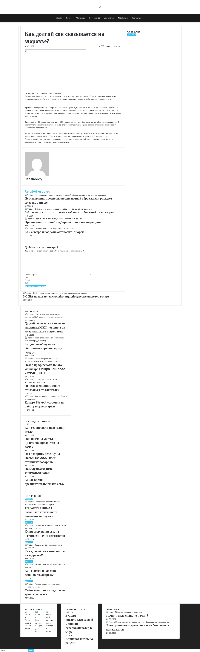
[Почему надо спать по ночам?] (124, 612)
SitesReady (33, 179)
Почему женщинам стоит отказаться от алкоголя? (42, 387)
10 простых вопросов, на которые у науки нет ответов (45, 533)
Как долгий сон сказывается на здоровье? (45, 553)
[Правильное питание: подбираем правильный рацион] (53, 219)
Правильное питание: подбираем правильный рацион (63, 222)
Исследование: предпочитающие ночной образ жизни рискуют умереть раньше (68, 200)
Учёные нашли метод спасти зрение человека (45, 592)
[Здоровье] (100, 6)
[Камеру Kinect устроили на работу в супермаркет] (46, 399)
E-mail (28, 280)
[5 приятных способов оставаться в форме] (49, 631)
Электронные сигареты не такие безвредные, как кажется (138, 627)
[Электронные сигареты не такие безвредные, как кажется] (137, 622)
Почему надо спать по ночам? (127, 615)
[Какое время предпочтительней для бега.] (38, 631)
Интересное (94, 18)
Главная (58, 18)
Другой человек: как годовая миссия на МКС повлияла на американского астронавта (45, 327)
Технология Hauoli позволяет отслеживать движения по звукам (41, 512)
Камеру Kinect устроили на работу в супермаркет (44, 404)
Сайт (27, 283)
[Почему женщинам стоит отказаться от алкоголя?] (46, 382)
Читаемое (80, 18)
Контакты (136, 18)
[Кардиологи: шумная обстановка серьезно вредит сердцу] (46, 341)
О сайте (69, 18)
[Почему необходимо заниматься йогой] (28, 629)
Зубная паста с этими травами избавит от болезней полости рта (69, 212)
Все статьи (109, 18)
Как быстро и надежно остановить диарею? (55, 232)
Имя (27, 277)
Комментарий (31, 274)
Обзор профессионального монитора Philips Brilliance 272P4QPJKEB (45, 369)
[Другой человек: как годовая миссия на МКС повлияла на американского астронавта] (46, 320)
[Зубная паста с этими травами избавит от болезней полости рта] (58, 209)
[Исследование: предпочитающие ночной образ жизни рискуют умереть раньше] (65, 195)
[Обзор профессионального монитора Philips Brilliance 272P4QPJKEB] (46, 361)
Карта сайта (123, 18)
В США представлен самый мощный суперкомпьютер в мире (66, 296)
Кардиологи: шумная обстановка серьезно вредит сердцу (44, 348)
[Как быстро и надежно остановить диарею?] (49, 228)
